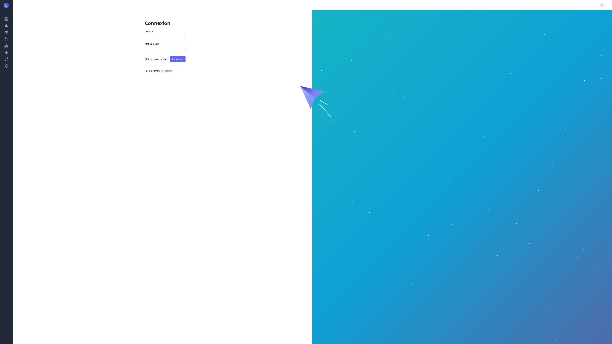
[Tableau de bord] (6, 19)
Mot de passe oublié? (156, 59)
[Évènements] (6, 59)
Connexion (177, 59)
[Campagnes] (6, 46)
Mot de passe (152, 43)
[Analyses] (6, 26)
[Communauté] (6, 52)
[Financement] (6, 39)
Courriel (149, 31)
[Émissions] (6, 32)
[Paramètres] (6, 66)
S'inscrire (167, 70)
